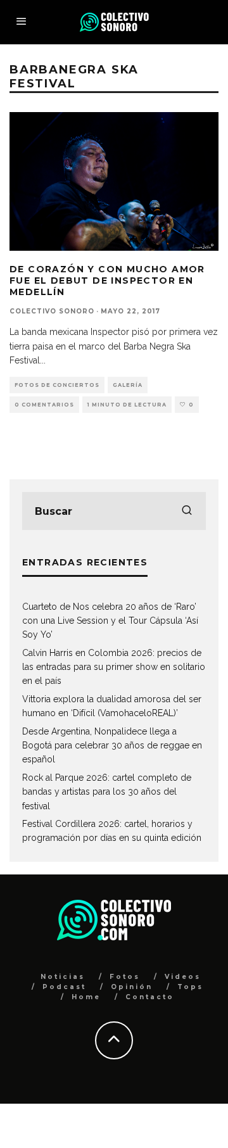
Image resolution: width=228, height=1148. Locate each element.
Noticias (63, 977)
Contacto (149, 997)
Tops (190, 987)
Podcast (64, 987)
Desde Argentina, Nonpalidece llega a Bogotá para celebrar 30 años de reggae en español (112, 745)
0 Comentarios (44, 404)
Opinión (132, 987)
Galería (127, 385)
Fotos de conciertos (57, 385)
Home (86, 997)
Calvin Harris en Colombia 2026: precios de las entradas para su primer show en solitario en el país (113, 667)
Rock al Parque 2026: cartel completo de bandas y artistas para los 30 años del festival (106, 792)
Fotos (125, 977)
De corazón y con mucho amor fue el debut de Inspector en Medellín (107, 280)
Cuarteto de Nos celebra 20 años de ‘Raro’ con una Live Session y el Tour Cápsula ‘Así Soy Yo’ (110, 621)
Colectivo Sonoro (52, 311)
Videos (183, 977)
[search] (187, 511)
